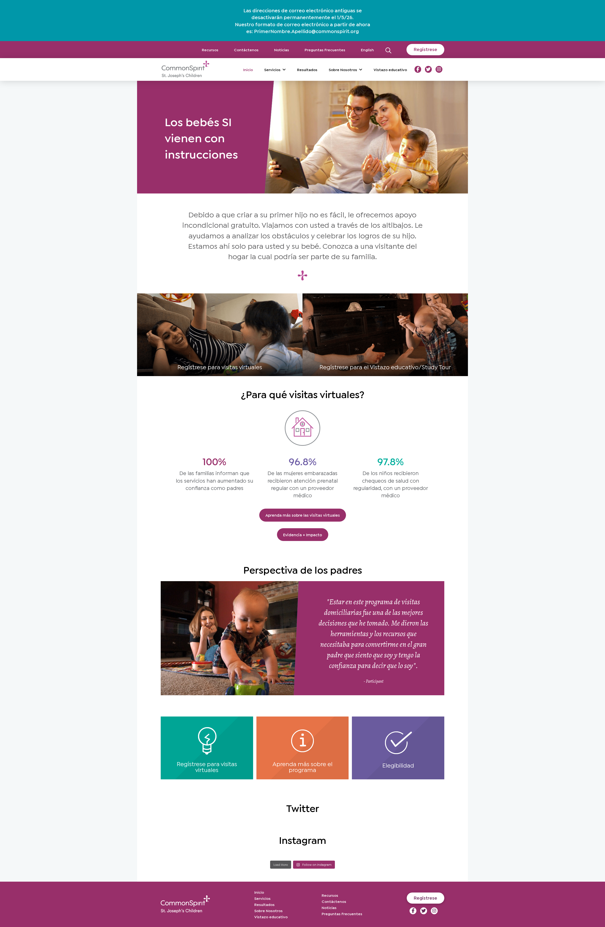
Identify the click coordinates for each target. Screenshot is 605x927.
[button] (388, 49)
